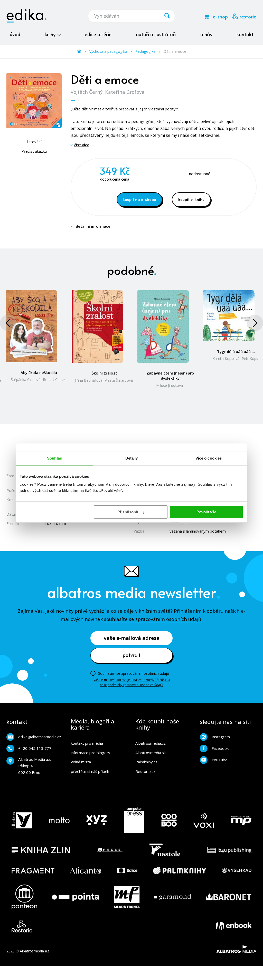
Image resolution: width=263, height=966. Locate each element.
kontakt (245, 34)
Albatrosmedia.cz (150, 743)
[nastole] (164, 849)
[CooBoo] (169, 820)
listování (34, 141)
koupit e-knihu (191, 199)
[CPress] (110, 849)
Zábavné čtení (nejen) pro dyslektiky (170, 375)
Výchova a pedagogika (108, 51)
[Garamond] (172, 897)
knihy (51, 34)
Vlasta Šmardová (119, 380)
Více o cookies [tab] (208, 458)
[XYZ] (96, 820)
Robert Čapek (54, 379)
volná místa (81, 761)
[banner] (26, 16)
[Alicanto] (85, 870)
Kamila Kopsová (225, 358)
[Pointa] (75, 897)
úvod (15, 34)
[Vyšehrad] (237, 870)
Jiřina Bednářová (88, 380)
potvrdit (131, 654)
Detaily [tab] (131, 458)
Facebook (220, 748)
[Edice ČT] (127, 870)
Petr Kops (250, 358)
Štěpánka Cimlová (26, 379)
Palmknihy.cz (146, 761)
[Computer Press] (134, 820)
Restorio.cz (145, 771)
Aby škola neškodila (39, 372)
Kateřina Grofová (124, 92)
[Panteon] (24, 897)
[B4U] (229, 849)
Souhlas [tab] (54, 458)
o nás (206, 34)
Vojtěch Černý (86, 92)
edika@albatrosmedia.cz (39, 736)
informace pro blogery (90, 752)
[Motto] (59, 820)
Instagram (221, 736)
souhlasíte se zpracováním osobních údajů (152, 619)
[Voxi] (203, 820)
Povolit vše (206, 512)
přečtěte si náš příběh (90, 771)
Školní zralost (104, 373)
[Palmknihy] (179, 870)
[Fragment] (33, 870)
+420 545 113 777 (34, 748)
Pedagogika (145, 51)
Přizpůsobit (127, 512)
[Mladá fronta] (127, 897)
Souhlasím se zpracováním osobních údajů (133, 673)
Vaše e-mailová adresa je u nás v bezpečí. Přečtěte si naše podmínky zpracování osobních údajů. (131, 682)
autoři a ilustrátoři (156, 34)
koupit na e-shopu (139, 199)
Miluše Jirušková (169, 385)
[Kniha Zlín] (40, 849)
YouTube (220, 759)
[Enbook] (234, 926)
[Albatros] (21, 820)
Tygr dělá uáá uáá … (236, 351)
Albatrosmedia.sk (150, 752)
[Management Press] (241, 820)
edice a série (98, 34)
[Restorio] (21, 926)
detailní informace (93, 226)
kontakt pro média (87, 743)
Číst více (81, 144)
